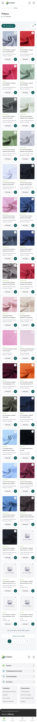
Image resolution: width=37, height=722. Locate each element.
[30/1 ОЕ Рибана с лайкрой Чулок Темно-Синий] (27, 411)
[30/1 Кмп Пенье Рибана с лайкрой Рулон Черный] (9, 544)
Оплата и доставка (26, 695)
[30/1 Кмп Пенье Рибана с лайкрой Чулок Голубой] (9, 478)
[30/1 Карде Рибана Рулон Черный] (27, 445)
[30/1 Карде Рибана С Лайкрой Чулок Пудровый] (9, 312)
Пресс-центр (6, 698)
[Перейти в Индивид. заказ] (22, 718)
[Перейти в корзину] (12, 718)
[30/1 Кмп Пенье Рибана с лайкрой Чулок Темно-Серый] (9, 245)
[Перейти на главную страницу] (10, 3)
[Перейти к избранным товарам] (34, 3)
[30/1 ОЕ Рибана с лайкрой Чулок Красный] (27, 46)
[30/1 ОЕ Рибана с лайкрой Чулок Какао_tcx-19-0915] (27, 544)
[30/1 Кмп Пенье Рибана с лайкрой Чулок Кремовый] (27, 146)
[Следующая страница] (27, 641)
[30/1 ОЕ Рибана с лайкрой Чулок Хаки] (9, 411)
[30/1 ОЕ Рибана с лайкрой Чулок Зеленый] (27, 79)
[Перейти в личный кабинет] (29, 3)
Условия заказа (25, 691)
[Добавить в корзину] (15, 59)
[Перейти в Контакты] (32, 718)
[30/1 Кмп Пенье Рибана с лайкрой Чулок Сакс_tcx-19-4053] (9, 577)
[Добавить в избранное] (15, 33)
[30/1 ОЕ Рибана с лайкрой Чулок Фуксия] (9, 79)
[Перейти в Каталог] (4, 718)
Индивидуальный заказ (14, 671)
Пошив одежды (11, 676)
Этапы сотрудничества (27, 698)
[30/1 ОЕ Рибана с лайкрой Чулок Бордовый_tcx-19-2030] (9, 378)
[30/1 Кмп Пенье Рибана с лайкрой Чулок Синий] (9, 511)
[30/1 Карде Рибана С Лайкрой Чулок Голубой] (9, 445)
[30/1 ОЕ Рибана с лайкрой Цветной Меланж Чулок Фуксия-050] (27, 577)
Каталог (8, 665)
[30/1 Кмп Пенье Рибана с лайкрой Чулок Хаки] (9, 112)
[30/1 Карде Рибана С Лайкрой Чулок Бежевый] (27, 312)
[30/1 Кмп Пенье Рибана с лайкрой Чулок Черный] (27, 179)
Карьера (5, 695)
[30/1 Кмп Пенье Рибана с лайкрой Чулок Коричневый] (27, 511)
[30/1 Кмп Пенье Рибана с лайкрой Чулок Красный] (27, 278)
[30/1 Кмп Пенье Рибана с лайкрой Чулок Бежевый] (9, 278)
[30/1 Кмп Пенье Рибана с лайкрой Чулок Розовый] (9, 212)
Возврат (23, 701)
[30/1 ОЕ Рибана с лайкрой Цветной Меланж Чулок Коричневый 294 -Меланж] (9, 611)
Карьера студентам (8, 701)
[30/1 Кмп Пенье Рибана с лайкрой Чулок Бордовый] (27, 478)
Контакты (9, 682)
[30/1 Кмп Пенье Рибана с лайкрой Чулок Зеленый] (9, 146)
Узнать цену (8, 59)
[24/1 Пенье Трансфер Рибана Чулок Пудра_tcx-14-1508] (27, 345)
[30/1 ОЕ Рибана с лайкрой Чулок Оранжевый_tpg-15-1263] (27, 378)
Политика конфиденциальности (10, 711)
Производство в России (9, 691)
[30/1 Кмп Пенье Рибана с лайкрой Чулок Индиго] (27, 212)
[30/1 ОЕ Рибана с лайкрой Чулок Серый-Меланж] (9, 46)
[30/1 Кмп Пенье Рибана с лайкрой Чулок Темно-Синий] (27, 245)
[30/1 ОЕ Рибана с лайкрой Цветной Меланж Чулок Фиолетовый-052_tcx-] (27, 611)
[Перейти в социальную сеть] (29, 657)
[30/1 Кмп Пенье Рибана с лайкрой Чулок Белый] (9, 179)
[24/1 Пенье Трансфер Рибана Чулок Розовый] (9, 345)
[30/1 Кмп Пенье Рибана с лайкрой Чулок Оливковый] (27, 112)
